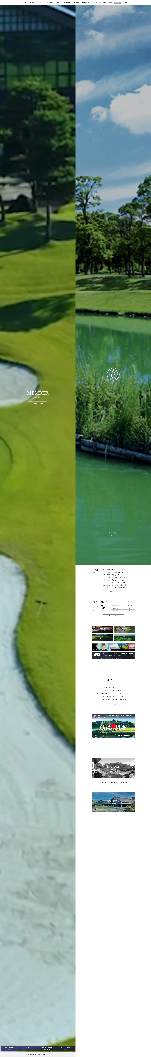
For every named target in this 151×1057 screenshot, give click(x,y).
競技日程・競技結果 (47, 1048)
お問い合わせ (102, 2)
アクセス (95, 2)
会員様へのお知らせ (10, 1048)
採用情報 (110, 2)
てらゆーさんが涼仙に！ (119, 1050)
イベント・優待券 (65, 1048)
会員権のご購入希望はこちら (36, 1054)
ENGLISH (117, 2)
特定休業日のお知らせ (118, 1052)
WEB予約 (28, 1048)
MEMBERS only (37, 403)
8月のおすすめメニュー (118, 1055)
